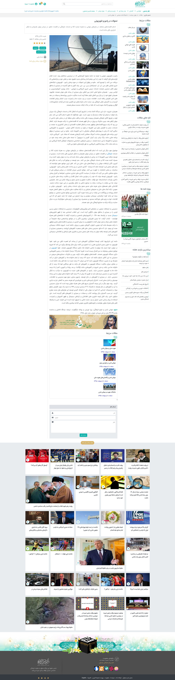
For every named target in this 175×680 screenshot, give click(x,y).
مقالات (141, 15)
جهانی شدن (111, 15)
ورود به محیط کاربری (97, 678)
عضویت (31, 4)
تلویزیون (54, 248)
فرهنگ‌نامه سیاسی (122, 15)
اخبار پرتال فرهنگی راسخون (106, 663)
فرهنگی (109, 153)
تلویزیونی (36, 48)
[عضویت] (42, 678)
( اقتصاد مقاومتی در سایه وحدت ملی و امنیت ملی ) (36, 11)
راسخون (145, 11)
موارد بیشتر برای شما (36, 61)
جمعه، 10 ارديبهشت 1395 (108, 352)
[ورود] (45, 678)
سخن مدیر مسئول (127, 678)
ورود (26, 4)
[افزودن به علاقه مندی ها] (38, 678)
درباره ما (112, 678)
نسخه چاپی (40, 57)
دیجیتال (114, 215)
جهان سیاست (133, 15)
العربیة (89, 678)
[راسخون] (142, 7)
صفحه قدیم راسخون (89, 11)
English (84, 678)
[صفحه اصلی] (48, 678)
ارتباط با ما (118, 678)
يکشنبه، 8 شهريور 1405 (53, 11)
